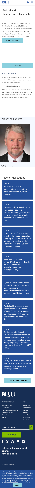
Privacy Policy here (24, 478)
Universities (5, 415)
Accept (18, 485)
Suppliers (4, 417)
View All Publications (17, 380)
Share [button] (16, 65)
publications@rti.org (13, 86)
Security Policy (27, 407)
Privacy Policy (27, 405)
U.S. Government (7, 405)
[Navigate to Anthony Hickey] (15, 143)
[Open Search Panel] (28, 2)
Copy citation (12, 40)
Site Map (25, 410)
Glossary (25, 412)
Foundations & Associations (10, 410)
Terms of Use (26, 415)
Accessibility (26, 417)
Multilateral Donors (7, 412)
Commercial (5, 407)
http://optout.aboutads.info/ (10, 482)
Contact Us (26, 420)
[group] (16, 145)
